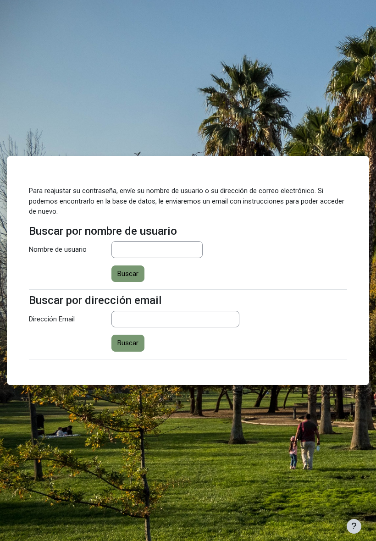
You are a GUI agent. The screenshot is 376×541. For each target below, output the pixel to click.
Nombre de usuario (58, 249)
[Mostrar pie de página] (354, 526)
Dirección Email (52, 319)
